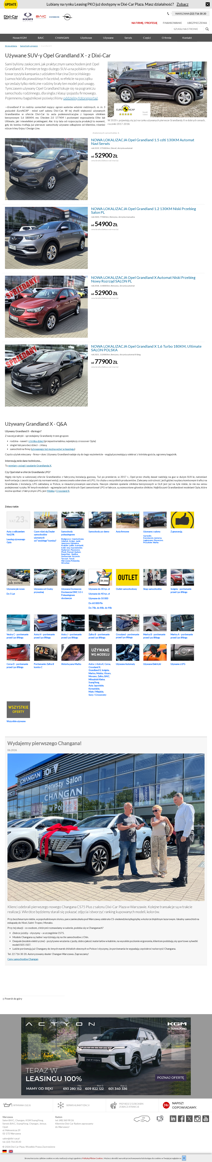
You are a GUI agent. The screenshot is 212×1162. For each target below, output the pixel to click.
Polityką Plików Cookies (92, 1158)
